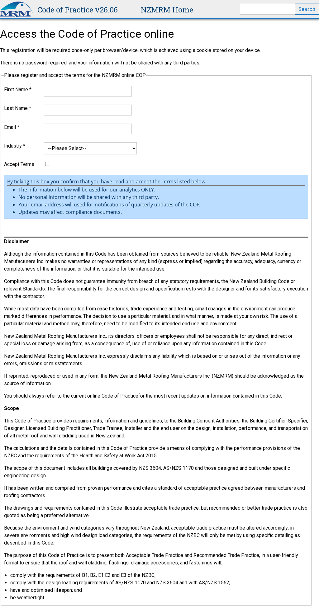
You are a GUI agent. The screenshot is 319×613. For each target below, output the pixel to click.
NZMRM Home (167, 10)
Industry (14, 146)
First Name (17, 89)
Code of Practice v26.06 (77, 10)
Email (11, 127)
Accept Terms (19, 164)
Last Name (17, 108)
